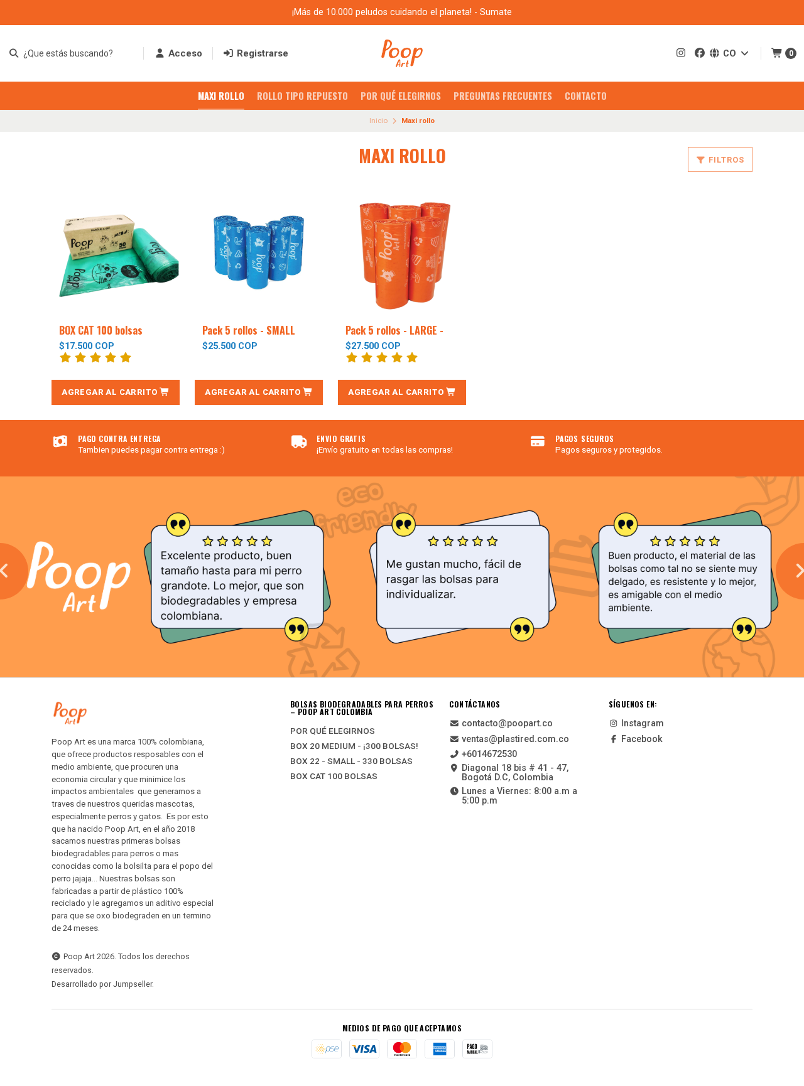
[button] (116, 392)
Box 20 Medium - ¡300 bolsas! (354, 746)
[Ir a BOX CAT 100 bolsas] (116, 252)
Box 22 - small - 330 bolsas (351, 761)
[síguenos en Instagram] (681, 53)
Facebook (642, 739)
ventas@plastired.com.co (515, 739)
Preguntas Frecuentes (503, 95)
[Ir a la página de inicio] (402, 53)
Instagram (642, 723)
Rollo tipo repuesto (302, 95)
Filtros (725, 159)
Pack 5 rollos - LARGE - (394, 330)
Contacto (586, 95)
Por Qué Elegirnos (401, 95)
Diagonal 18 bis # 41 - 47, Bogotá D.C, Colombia (515, 773)
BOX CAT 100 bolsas (101, 330)
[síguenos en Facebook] (699, 53)
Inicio (378, 120)
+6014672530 (489, 754)
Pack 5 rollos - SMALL (248, 330)
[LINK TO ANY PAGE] (402, 576)
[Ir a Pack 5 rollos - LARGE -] (402, 252)
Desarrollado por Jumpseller (102, 984)
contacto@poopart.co (507, 723)
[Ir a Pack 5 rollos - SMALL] (259, 252)
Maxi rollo (221, 95)
